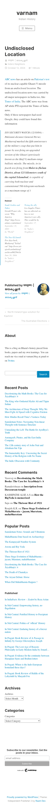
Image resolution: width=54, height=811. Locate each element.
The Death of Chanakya (16, 572)
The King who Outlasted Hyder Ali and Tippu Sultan (27, 403)
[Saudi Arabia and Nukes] (14, 218)
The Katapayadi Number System (20, 541)
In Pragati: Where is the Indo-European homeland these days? (23, 666)
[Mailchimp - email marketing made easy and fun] (27, 771)
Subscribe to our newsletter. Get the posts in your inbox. (27, 751)
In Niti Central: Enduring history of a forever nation (26, 630)
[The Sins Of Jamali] (14, 249)
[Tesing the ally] (34, 218)
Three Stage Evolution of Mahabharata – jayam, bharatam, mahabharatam (27, 511)
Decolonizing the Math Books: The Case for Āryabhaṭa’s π (26, 395)
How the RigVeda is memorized (24, 496)
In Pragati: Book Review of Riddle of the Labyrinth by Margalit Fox (24, 674)
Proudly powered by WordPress (22, 797)
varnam (27, 12)
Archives (9, 693)
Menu (28, 28)
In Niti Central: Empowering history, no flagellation (23, 607)
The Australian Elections (34, 321)
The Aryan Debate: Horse (17, 577)
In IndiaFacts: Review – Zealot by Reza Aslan (26, 599)
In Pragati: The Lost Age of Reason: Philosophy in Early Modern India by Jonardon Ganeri (27, 648)
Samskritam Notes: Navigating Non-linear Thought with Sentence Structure (25, 423)
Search (43, 374)
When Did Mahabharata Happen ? (21, 581)
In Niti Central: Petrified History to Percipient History (26, 615)
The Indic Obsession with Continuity (22, 460)
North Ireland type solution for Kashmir (22, 313)
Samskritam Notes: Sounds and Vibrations (25, 531)
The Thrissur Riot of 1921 (27, 503)
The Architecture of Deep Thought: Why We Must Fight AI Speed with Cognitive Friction (26, 410)
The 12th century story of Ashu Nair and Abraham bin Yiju (24, 447)
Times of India (12, 101)
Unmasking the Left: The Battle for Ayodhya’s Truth (26, 431)
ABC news (10, 79)
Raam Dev (41, 801)
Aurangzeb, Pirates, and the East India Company (23, 439)
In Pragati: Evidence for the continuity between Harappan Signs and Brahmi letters (27, 657)
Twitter (11, 360)
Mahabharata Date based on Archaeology (24, 536)
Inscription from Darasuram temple (23, 488)
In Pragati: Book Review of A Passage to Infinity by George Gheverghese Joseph (24, 639)
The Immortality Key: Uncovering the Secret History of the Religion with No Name (26, 454)
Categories (10, 716)
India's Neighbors (16, 64)
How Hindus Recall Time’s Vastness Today (25, 416)
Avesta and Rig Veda (15, 546)
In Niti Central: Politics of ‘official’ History (25, 623)
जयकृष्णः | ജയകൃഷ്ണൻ (17, 60)
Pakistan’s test (41, 79)
